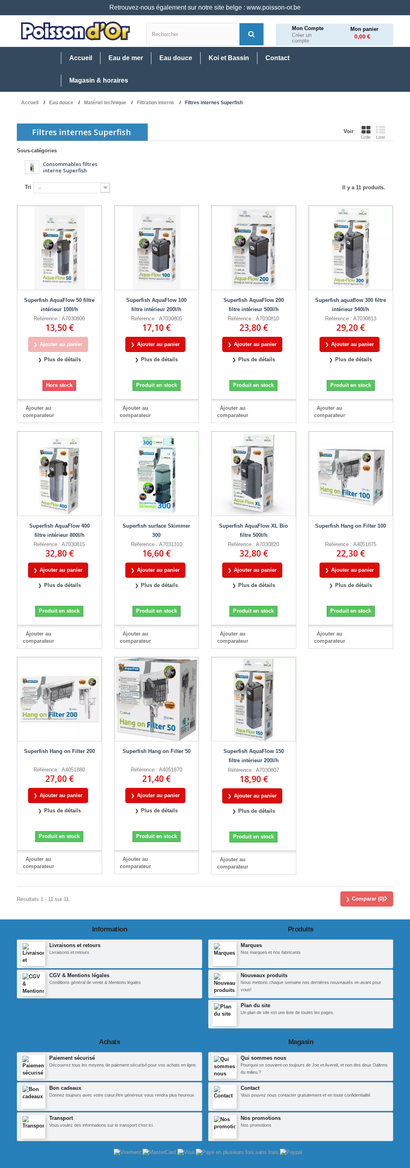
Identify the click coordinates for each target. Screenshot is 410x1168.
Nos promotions (261, 1118)
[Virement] (128, 1152)
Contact (250, 1088)
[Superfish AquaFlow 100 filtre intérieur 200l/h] (157, 248)
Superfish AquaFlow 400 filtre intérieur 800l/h (59, 530)
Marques (251, 945)
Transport (61, 1118)
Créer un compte (302, 38)
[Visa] (186, 1152)
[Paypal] (291, 1152)
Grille (366, 137)
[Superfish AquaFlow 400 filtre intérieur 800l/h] (59, 474)
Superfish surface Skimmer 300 (156, 530)
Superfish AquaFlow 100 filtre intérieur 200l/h (156, 304)
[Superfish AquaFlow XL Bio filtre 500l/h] (253, 474)
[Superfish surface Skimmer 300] (157, 474)
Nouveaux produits (264, 975)
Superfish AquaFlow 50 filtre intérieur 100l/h (59, 304)
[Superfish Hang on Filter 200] (59, 699)
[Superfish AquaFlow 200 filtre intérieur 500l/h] (253, 248)
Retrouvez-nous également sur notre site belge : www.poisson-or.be (205, 7)
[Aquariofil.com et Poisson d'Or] (75, 31)
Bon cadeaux (65, 1088)
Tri (28, 187)
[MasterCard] (160, 1152)
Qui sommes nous (263, 1058)
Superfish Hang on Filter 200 (59, 751)
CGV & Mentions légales (79, 975)
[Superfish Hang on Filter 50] (157, 699)
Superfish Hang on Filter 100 (350, 526)
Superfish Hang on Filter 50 (157, 751)
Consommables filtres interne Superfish (70, 167)
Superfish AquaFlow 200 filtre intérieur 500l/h (253, 304)
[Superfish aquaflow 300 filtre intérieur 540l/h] (351, 248)
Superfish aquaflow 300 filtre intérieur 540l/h (350, 304)
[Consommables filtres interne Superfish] (32, 167)
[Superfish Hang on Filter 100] (351, 474)
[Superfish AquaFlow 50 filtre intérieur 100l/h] (59, 248)
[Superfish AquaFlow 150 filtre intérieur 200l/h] (253, 699)
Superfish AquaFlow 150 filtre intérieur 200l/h (253, 755)
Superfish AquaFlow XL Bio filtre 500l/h (253, 530)
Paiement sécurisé (72, 1058)
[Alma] (238, 1152)
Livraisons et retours (74, 945)
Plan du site (255, 1005)
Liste (380, 137)
